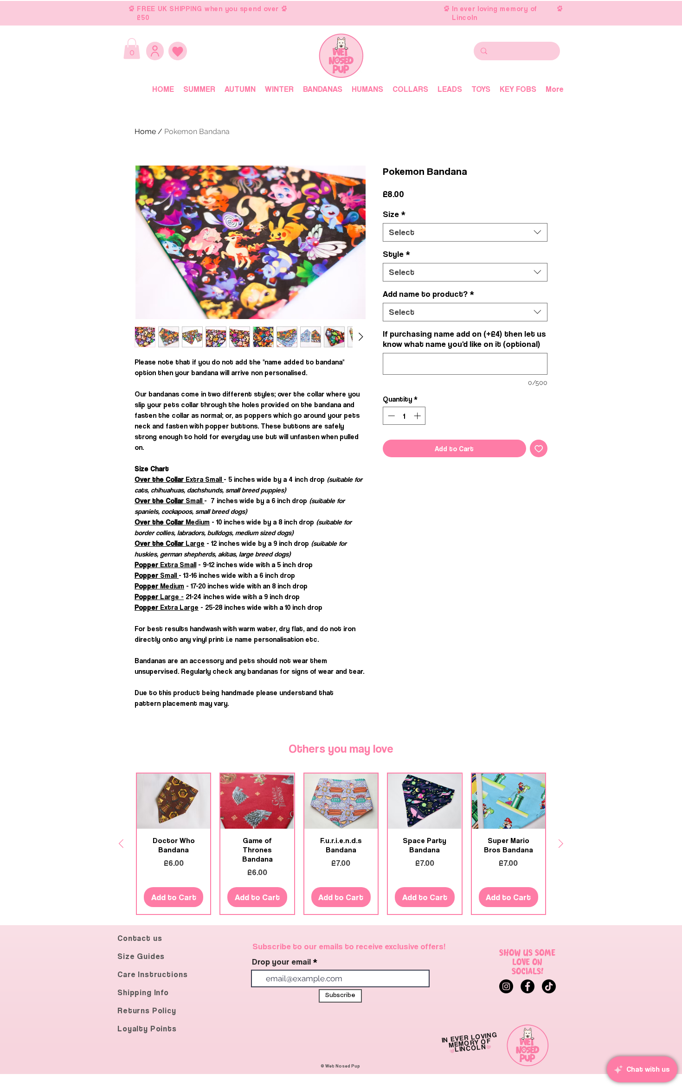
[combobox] (465, 232)
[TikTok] (549, 986)
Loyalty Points (147, 1028)
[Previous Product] (121, 843)
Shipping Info (143, 992)
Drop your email (281, 962)
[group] (341, 844)
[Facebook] (527, 986)
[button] (132, 48)
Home (145, 131)
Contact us (139, 938)
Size (394, 214)
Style (396, 254)
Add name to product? (428, 294)
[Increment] (418, 415)
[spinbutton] (404, 415)
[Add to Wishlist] (539, 449)
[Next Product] (560, 843)
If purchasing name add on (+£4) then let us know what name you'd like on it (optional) (464, 339)
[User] (155, 51)
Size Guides (141, 956)
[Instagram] (506, 986)
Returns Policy (146, 1010)
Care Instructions (152, 974)
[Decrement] (390, 415)
